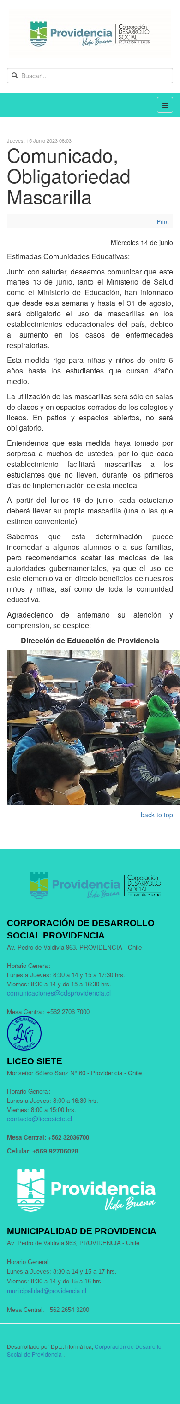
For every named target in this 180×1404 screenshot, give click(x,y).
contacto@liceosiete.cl (39, 1118)
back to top (157, 814)
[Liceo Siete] (90, 33)
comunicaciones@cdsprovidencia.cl (59, 992)
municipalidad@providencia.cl (46, 1290)
